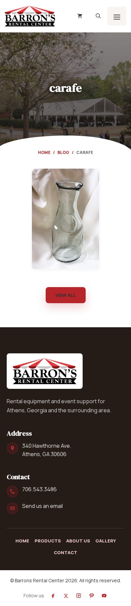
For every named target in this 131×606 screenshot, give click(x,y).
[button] (98, 16)
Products (48, 541)
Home (44, 152)
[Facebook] (53, 595)
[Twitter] (66, 595)
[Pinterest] (91, 595)
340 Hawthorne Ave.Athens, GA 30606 (46, 450)
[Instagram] (78, 595)
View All (65, 295)
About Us (78, 541)
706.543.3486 (39, 489)
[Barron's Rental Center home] (45, 371)
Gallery (105, 541)
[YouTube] (104, 595)
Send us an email (42, 506)
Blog (63, 152)
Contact (65, 552)
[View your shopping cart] (80, 16)
